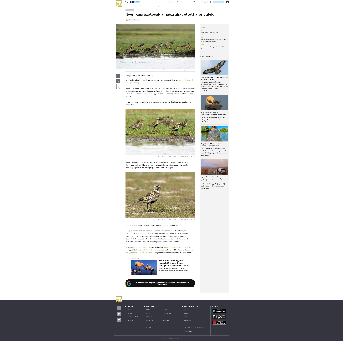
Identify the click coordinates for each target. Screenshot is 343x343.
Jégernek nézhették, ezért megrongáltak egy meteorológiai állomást (212, 179)
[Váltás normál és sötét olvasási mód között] (210, 2)
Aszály (176, 2)
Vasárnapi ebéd (185, 2)
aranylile (129, 6)
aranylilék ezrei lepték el (173, 247)
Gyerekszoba (167, 313)
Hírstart (148, 313)
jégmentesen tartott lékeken (141, 253)
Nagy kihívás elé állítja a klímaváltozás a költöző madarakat (213, 114)
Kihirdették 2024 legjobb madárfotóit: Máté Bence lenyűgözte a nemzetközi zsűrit (174, 263)
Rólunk (186, 316)
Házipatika (149, 327)
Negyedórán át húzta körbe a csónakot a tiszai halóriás (211, 145)
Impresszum (187, 320)
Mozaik (130, 10)
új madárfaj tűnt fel (146, 250)
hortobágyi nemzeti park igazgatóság (147, 6)
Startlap (148, 309)
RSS (185, 309)
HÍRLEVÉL (186, 313)
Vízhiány (169, 2)
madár (165, 6)
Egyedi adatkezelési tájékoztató (194, 327)
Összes (211, 27)
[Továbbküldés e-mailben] (118, 81)
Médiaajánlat (188, 331)
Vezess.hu (149, 316)
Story (165, 309)
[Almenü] (126, 2)
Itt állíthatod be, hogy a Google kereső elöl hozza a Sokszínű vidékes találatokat (162, 283)
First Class (149, 320)
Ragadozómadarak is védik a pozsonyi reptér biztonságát (214, 78)
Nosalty (148, 324)
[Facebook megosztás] (118, 76)
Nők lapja (166, 320)
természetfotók (175, 6)
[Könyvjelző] (118, 86)
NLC (164, 316)
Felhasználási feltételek (192, 324)
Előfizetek (218, 2)
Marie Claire (167, 324)
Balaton (195, 2)
